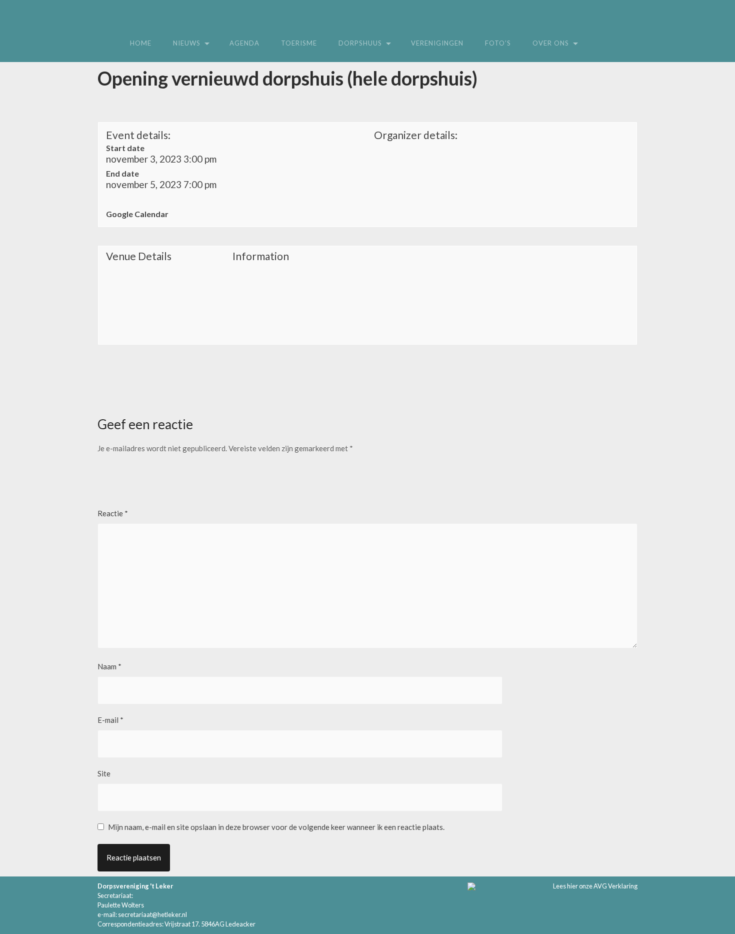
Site (104, 773)
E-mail (111, 719)
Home (141, 43)
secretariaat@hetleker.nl (152, 914)
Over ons (550, 43)
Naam (110, 666)
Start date (125, 148)
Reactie (113, 513)
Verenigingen (437, 43)
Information (260, 256)
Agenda (245, 43)
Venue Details (139, 256)
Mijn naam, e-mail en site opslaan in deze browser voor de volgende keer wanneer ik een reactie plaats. (276, 826)
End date (122, 173)
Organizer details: (416, 135)
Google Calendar (137, 214)
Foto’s (498, 43)
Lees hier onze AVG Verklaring (595, 886)
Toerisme (299, 43)
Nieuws (186, 43)
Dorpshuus (360, 43)
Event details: (138, 135)
